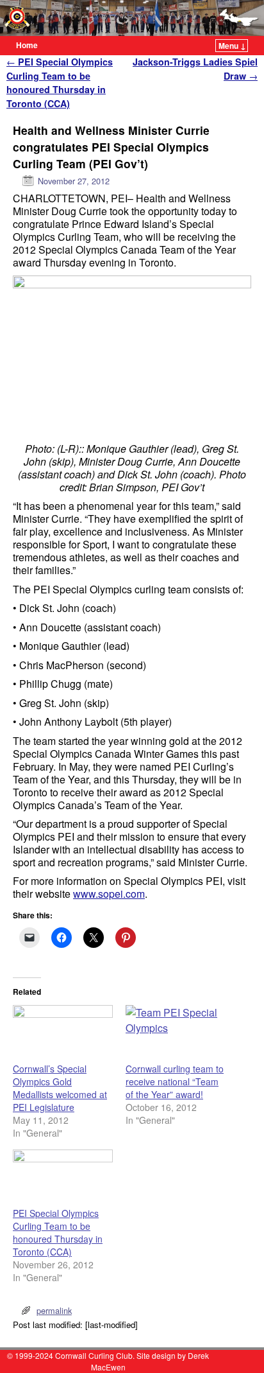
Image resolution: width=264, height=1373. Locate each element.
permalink (54, 1310)
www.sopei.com (109, 893)
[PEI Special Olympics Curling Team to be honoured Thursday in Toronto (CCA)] (63, 1178)
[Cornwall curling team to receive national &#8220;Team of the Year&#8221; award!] (176, 1033)
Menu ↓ (232, 45)
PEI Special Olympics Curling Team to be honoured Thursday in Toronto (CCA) (59, 82)
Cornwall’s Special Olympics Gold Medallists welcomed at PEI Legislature (60, 1088)
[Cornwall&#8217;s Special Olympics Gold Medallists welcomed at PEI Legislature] (63, 1033)
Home (27, 45)
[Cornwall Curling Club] (132, 18)
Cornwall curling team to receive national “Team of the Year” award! (175, 1081)
